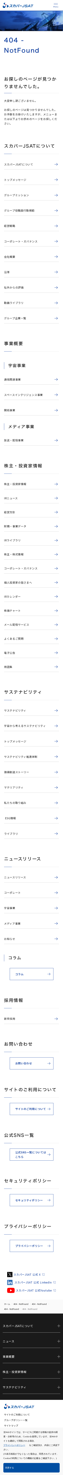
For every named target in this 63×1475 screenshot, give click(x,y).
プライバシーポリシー (14, 1445)
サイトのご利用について (17, 1414)
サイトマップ (11, 1425)
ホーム (7, 1304)
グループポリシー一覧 (15, 1420)
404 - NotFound (20, 1304)
